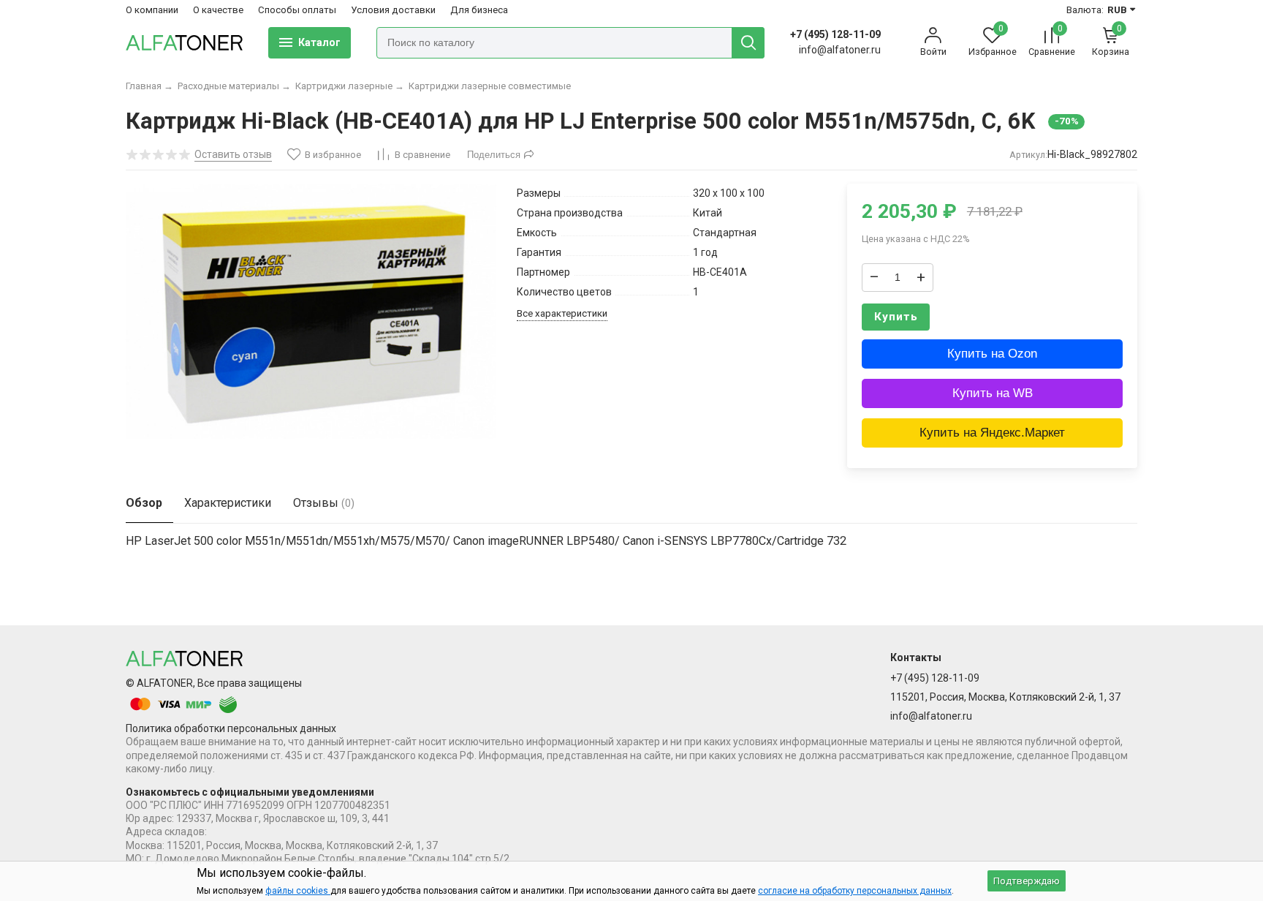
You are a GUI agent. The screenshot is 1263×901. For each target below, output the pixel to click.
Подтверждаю (1026, 880)
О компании (152, 9)
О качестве (218, 9)
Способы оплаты (297, 9)
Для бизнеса (479, 9)
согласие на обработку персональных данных (855, 891)
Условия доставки (393, 9)
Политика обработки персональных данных (231, 728)
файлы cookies (297, 891)
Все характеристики (562, 313)
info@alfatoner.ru (840, 50)
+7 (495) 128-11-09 (835, 34)
